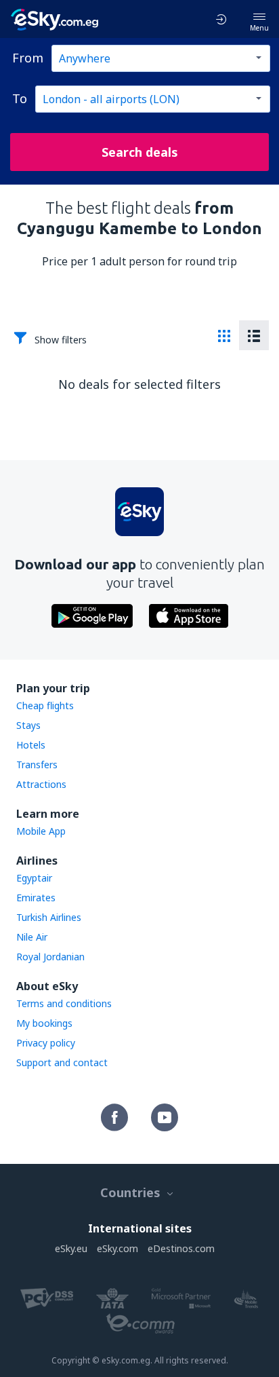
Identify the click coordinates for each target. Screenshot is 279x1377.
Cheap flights (45, 705)
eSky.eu (71, 1248)
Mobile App (41, 831)
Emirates (36, 897)
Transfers (37, 764)
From (27, 58)
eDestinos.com (181, 1248)
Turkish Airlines (48, 917)
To (19, 98)
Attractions (41, 784)
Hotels (30, 744)
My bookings (44, 1023)
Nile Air (31, 936)
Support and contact (62, 1062)
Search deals (140, 152)
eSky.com (117, 1248)
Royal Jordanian (50, 956)
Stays (28, 725)
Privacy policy (45, 1042)
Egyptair (34, 877)
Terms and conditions (64, 1003)
